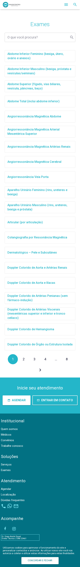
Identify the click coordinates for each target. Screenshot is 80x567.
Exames (6, 470)
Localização (8, 494)
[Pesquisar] (75, 5)
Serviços (6, 464)
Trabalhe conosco (12, 446)
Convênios (7, 440)
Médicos (6, 434)
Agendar (6, 489)
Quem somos (9, 429)
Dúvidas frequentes (13, 500)
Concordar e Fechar (40, 560)
